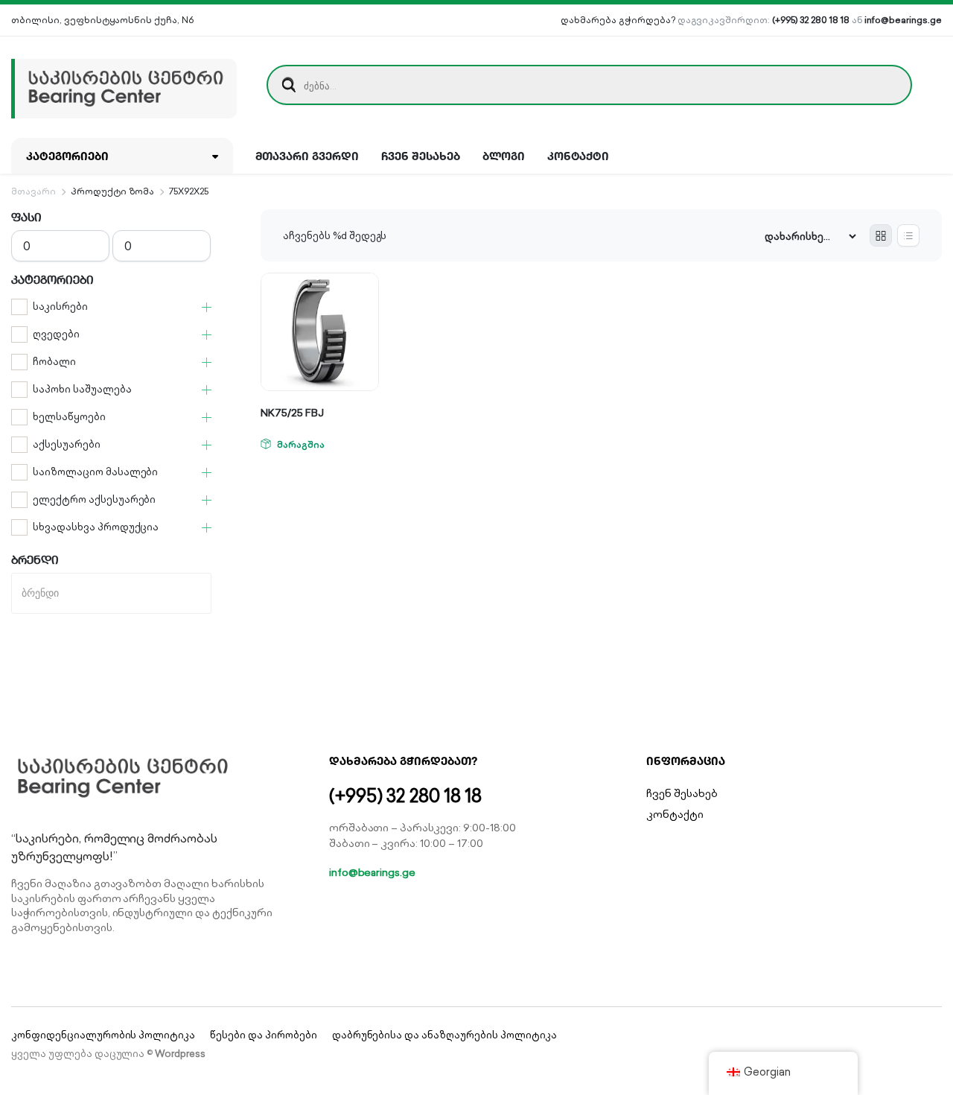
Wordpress (180, 1054)
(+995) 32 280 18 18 (810, 19)
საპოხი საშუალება (82, 389)
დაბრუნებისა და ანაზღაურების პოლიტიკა (444, 1035)
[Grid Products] (881, 235)
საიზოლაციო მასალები (95, 472)
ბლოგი (503, 155)
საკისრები (60, 306)
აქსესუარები (67, 444)
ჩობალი (54, 362)
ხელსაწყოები (69, 417)
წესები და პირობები (263, 1035)
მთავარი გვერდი (307, 155)
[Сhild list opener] (206, 307)
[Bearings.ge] (124, 84)
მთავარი (33, 191)
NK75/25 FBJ (292, 412)
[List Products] (908, 235)
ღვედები (56, 334)
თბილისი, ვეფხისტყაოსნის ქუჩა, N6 (102, 19)
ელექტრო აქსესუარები (94, 499)
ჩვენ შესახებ (420, 155)
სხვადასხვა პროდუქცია (96, 527)
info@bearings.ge (903, 19)
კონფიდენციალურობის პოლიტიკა (103, 1035)
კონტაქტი (578, 155)
